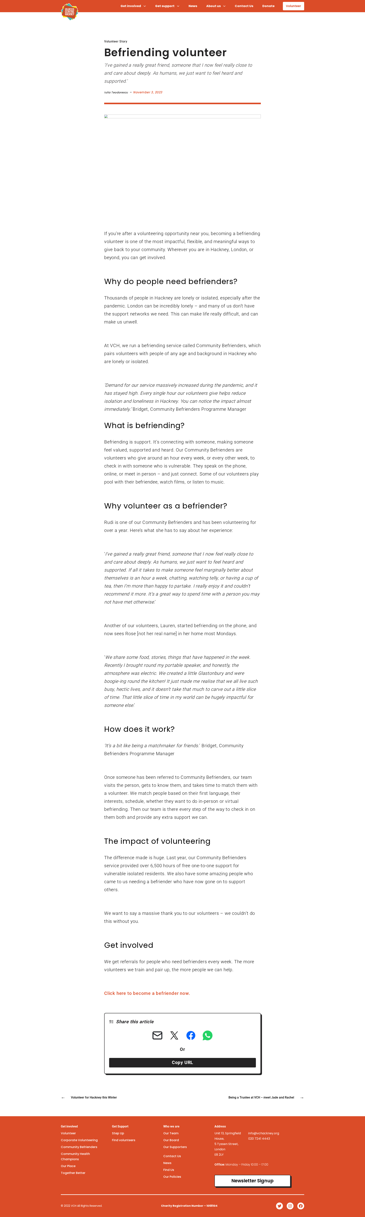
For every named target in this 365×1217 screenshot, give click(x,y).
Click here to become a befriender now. (147, 993)
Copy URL (182, 1062)
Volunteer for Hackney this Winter (94, 1097)
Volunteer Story (115, 41)
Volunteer (293, 6)
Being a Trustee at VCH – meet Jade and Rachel (261, 1097)
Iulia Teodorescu (116, 92)
